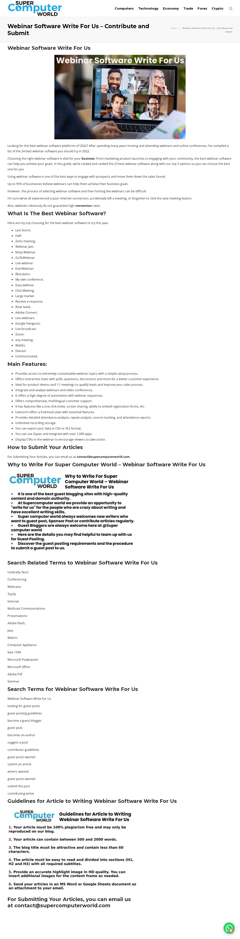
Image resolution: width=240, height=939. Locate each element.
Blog (186, 929)
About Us (171, 929)
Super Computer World (220, 923)
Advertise (202, 929)
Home (174, 28)
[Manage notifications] (231, 931)
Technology (148, 8)
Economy (171, 8)
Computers (124, 8)
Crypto (217, 8)
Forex (202, 8)
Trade (188, 8)
